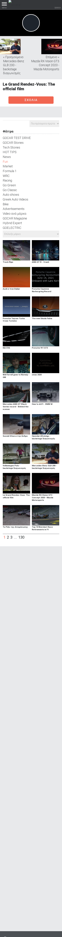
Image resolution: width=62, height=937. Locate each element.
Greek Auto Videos (15, 199)
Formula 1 (10, 171)
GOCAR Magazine (15, 218)
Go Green (9, 185)
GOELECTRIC (12, 228)
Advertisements (13, 209)
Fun (5, 161)
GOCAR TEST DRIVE (17, 138)
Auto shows (11, 194)
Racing (7, 180)
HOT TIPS (10, 152)
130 (21, 537)
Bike (6, 204)
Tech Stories (11, 147)
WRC (6, 176)
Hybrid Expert (12, 223)
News (7, 157)
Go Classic (10, 190)
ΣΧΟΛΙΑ (31, 100)
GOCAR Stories (13, 142)
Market (8, 166)
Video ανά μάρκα (14, 213)
